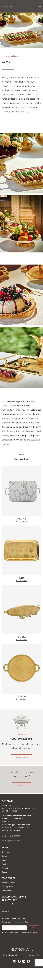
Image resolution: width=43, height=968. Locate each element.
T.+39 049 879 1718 (12, 836)
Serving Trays (7, 887)
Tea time (5, 864)
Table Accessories (9, 891)
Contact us (21, 785)
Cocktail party (7, 868)
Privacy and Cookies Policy (30, 955)
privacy (35, 933)
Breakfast (5, 852)
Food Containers (8, 883)
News (4, 911)
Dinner (4, 872)
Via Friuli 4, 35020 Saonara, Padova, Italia (18, 808)
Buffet (4, 856)
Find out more (21, 169)
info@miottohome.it (12, 841)
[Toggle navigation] (40, 6)
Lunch (4, 860)
